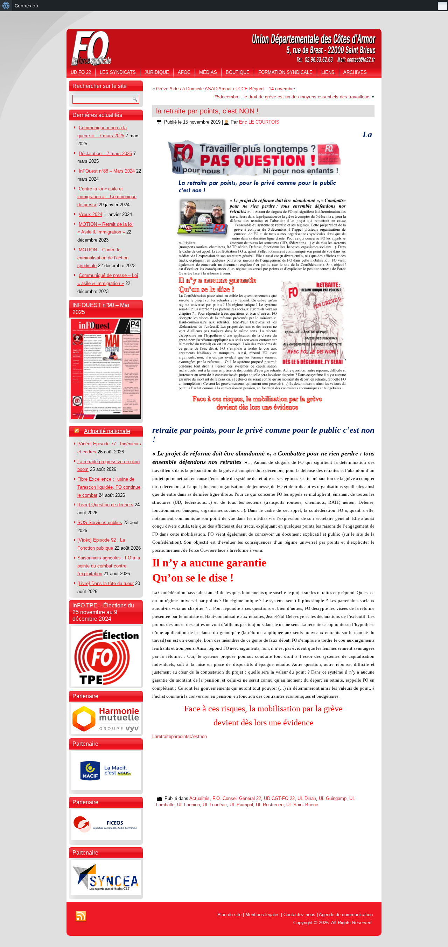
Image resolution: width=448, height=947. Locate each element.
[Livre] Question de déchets (105, 504)
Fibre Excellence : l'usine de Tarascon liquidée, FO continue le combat (108, 487)
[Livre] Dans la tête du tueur (105, 583)
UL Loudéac (215, 804)
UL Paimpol (241, 804)
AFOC (184, 72)
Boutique (238, 72)
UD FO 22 (81, 72)
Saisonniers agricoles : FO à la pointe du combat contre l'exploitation (108, 566)
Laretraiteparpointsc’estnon (179, 736)
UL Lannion (188, 804)
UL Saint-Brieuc (302, 804)
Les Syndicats (118, 72)
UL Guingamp (332, 798)
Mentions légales (262, 914)
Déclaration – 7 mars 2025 (105, 153)
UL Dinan (307, 798)
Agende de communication (346, 914)
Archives (355, 72)
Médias (208, 72)
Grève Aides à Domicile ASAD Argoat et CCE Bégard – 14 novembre (225, 88)
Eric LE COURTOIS (259, 122)
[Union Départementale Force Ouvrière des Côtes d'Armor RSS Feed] (80, 916)
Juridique (157, 72)
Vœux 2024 (90, 214)
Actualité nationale (107, 431)
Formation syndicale (285, 72)
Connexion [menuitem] (26, 5)
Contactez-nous (299, 914)
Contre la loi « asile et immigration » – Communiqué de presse (106, 197)
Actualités (199, 798)
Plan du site (229, 914)
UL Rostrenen (270, 804)
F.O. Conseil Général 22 (236, 798)
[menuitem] (6, 5)
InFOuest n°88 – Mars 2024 (107, 171)
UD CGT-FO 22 (279, 798)
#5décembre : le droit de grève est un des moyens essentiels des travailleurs (293, 96)
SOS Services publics (99, 522)
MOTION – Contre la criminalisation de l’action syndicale (102, 258)
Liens (328, 72)
